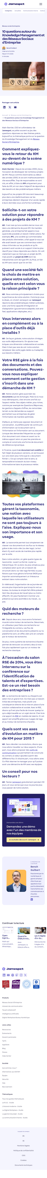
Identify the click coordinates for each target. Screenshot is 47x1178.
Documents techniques (23, 1165)
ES (23, 1141)
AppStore (5, 1045)
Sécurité (5, 1079)
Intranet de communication (12, 1006)
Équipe (4, 1075)
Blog (3, 1048)
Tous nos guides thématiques (13, 1099)
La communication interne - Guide (15, 1118)
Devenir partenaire (9, 1037)
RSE (16, 716)
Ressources (6, 1029)
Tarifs (4, 1041)
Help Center (6, 1056)
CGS (23, 1155)
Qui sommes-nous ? (9, 1068)
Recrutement (7, 1087)
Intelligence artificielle (10, 1014)
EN (23, 1136)
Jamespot (16, 782)
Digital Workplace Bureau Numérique (16, 1017)
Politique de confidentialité (23, 1150)
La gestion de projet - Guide (12, 1114)
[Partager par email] (15, 107)
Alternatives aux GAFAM (11, 1072)
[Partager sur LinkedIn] (4, 107)
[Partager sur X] (10, 107)
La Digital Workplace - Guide (12, 1110)
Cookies (23, 1160)
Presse (4, 1052)
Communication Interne (30, 11)
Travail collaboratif (9, 1010)
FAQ (3, 1083)
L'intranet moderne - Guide (12, 1106)
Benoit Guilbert (35, 868)
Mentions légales (23, 1146)
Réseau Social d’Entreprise (12, 1002)
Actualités (18, 11)
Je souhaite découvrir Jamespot (22, 839)
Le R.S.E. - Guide (8, 1103)
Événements (6, 1033)
